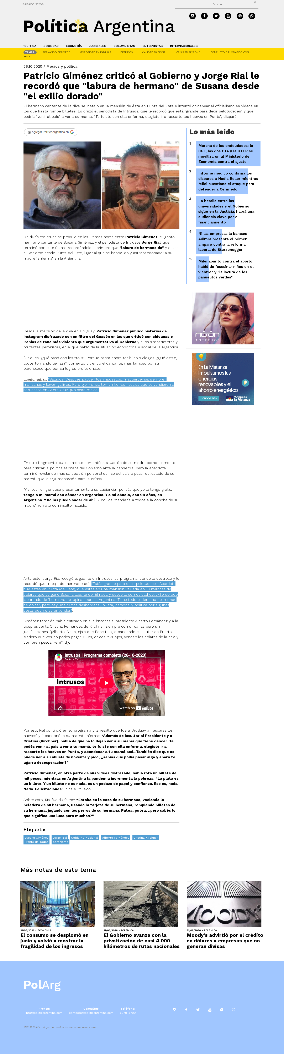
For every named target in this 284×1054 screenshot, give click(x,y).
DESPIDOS (126, 52)
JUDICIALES (97, 46)
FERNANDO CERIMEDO (56, 52)
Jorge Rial (60, 837)
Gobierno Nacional (84, 837)
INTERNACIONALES (184, 46)
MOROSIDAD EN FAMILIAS (95, 52)
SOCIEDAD (51, 46)
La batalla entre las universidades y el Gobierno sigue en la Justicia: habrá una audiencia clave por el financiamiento (226, 211)
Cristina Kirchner (145, 837)
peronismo (60, 841)
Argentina (98, 26)
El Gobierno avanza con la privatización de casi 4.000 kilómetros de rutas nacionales (142, 940)
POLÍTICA (29, 46)
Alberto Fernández (115, 837)
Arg (42, 985)
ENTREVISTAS (152, 46)
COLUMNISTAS (124, 46)
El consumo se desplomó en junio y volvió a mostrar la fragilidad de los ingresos (54, 940)
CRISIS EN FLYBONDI (188, 52)
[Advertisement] (101, 297)
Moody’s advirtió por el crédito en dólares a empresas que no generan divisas (225, 940)
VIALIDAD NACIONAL (154, 52)
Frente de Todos (36, 841)
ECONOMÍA (74, 46)
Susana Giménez (36, 837)
